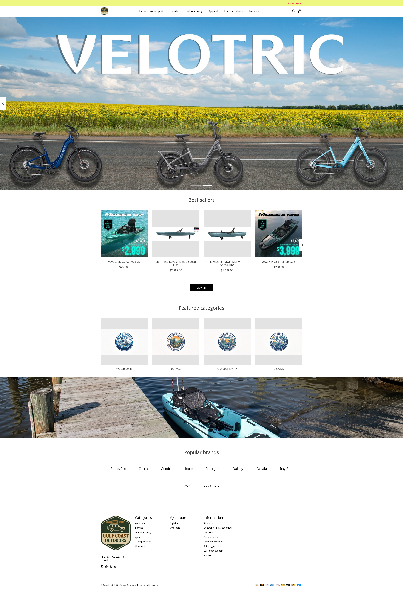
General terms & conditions (218, 527)
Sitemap (208, 555)
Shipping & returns (213, 546)
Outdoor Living (227, 369)
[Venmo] (299, 585)
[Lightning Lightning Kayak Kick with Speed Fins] (227, 233)
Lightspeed (153, 585)
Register (173, 523)
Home (142, 11)
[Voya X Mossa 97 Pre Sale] (124, 233)
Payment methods (213, 541)
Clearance (253, 11)
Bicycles (279, 369)
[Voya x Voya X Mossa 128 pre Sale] (278, 233)
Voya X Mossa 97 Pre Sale (124, 262)
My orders (174, 527)
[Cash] (257, 585)
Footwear (176, 369)
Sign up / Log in (294, 3)
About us (208, 523)
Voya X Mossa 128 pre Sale (279, 262)
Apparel (139, 537)
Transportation (143, 541)
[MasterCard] (262, 585)
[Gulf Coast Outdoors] (104, 11)
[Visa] (267, 585)
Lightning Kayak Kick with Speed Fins (227, 263)
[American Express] (272, 585)
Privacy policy (211, 537)
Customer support (213, 550)
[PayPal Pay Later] (293, 585)
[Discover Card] (278, 585)
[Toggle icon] (294, 11)
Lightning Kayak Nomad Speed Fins (176, 263)
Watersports (124, 369)
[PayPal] (283, 585)
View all (202, 288)
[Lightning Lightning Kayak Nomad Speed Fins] (175, 233)
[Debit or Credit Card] (288, 585)
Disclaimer (209, 532)
